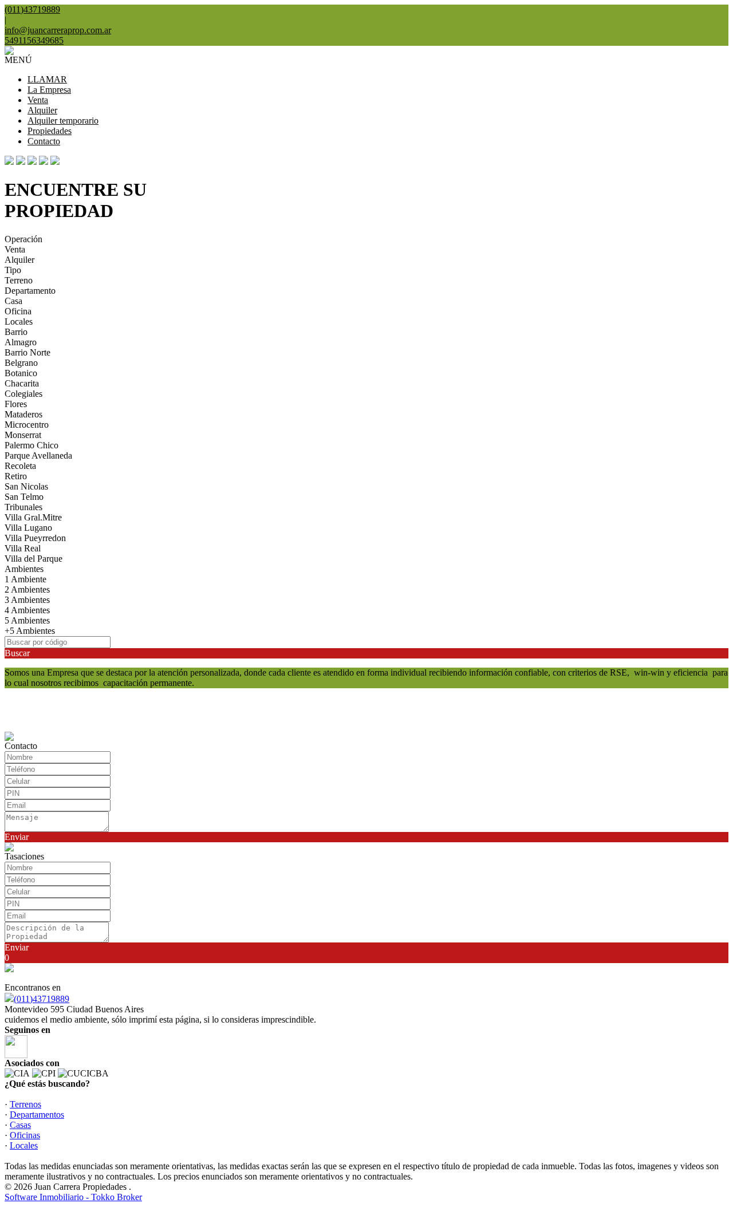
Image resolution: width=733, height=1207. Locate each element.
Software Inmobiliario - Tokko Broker (73, 1197)
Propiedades (49, 131)
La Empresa (49, 89)
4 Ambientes (27, 610)
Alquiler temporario (62, 120)
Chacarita (22, 383)
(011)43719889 (41, 999)
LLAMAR (47, 79)
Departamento (30, 290)
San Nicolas (26, 486)
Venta (37, 100)
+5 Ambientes (30, 631)
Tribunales (23, 507)
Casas (20, 1125)
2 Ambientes (27, 589)
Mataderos (23, 414)
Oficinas (25, 1135)
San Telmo (24, 497)
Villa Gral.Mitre (33, 517)
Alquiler (42, 110)
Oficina (18, 311)
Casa (13, 301)
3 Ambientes (27, 600)
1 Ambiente (25, 579)
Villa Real (23, 548)
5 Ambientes (27, 620)
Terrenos (25, 1104)
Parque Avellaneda (38, 455)
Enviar (17, 837)
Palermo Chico (31, 445)
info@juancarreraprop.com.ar (58, 30)
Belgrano (21, 363)
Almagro (21, 342)
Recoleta (20, 466)
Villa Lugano (28, 527)
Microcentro (27, 424)
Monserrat (23, 435)
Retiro (16, 476)
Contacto (43, 141)
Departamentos (37, 1114)
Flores (16, 404)
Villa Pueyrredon (35, 538)
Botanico (21, 373)
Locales (19, 321)
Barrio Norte (27, 352)
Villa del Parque (33, 558)
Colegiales (23, 394)
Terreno (19, 280)
